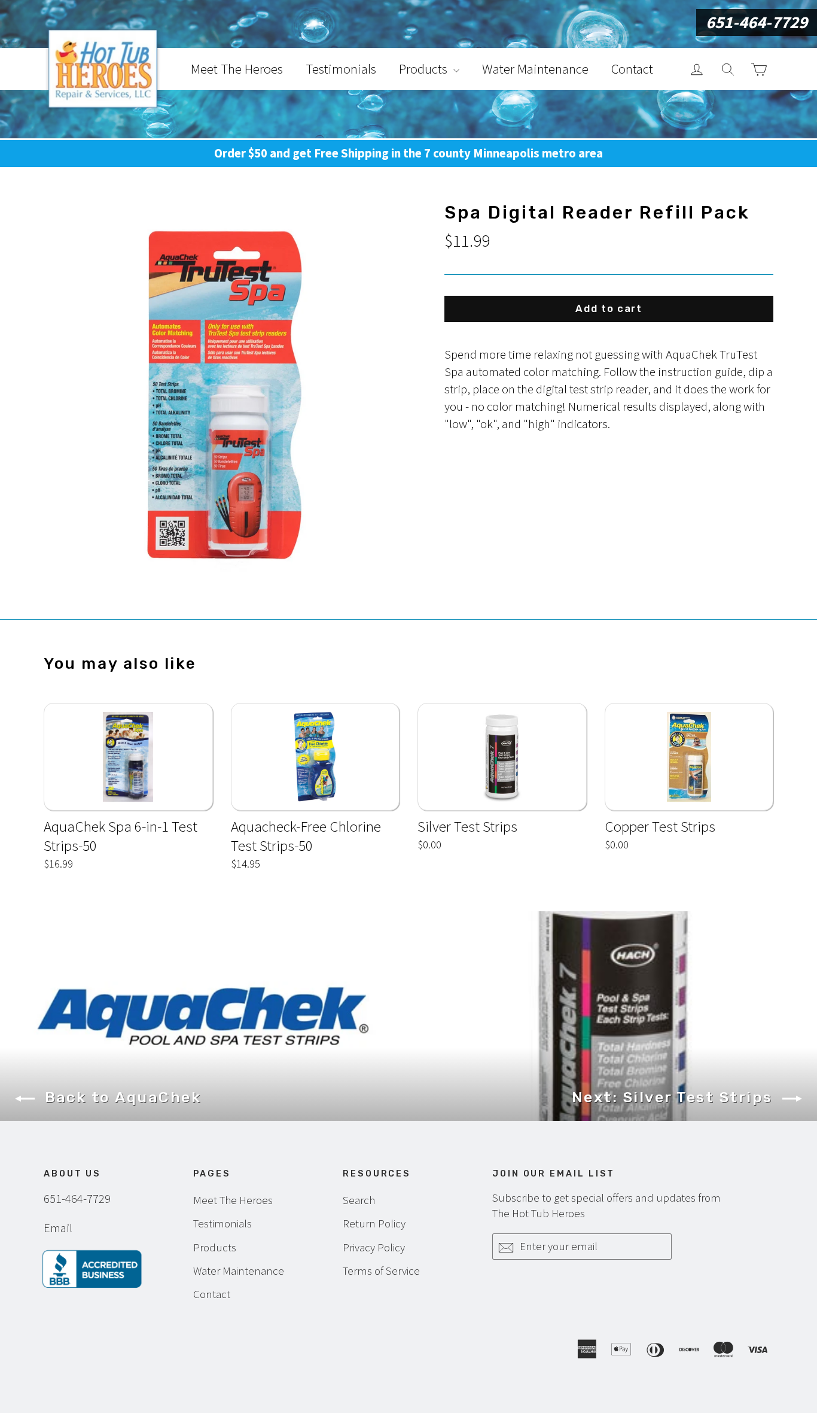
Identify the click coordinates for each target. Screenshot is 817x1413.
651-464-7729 (756, 22)
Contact (632, 68)
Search (359, 1200)
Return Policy (374, 1223)
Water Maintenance (535, 68)
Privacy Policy (374, 1247)
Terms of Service (381, 1271)
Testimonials (341, 68)
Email (58, 1228)
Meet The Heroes (237, 68)
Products (424, 68)
